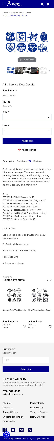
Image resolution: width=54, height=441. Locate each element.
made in (14, 7)
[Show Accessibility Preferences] (6, 434)
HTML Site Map (37, 416)
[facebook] (4, 430)
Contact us (8, 407)
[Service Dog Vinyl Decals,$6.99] (14, 295)
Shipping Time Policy (13, 416)
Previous (47, 280)
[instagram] (21, 430)
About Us (7, 403)
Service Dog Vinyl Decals (14, 310)
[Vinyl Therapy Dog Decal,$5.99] (39, 295)
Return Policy (36, 407)
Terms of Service (38, 412)
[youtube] (13, 430)
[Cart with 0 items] (48, 4)
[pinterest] (29, 430)
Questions (24, 161)
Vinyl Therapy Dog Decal (39, 310)
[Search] (42, 4)
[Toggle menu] (4, 4)
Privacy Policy (37, 403)
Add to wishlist (29, 150)
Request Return (10, 412)
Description (8, 161)
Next (50, 280)
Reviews (37, 161)
